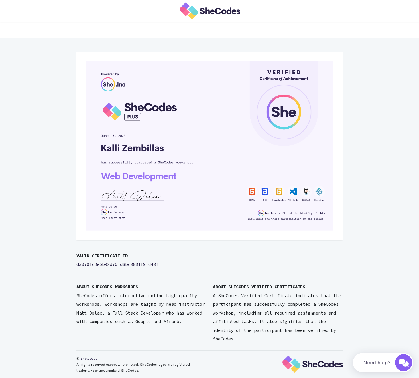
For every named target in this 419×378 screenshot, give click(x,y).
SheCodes (88, 358)
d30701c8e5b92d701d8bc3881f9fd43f (117, 264)
